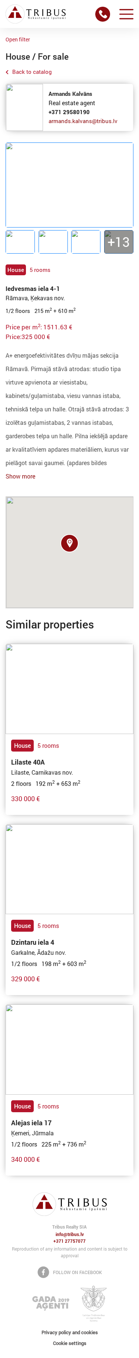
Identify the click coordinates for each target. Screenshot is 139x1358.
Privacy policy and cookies (70, 1332)
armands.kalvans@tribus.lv (83, 121)
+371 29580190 (69, 112)
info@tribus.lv (70, 1234)
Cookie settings (69, 1343)
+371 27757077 (69, 1241)
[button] (69, 543)
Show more (20, 476)
